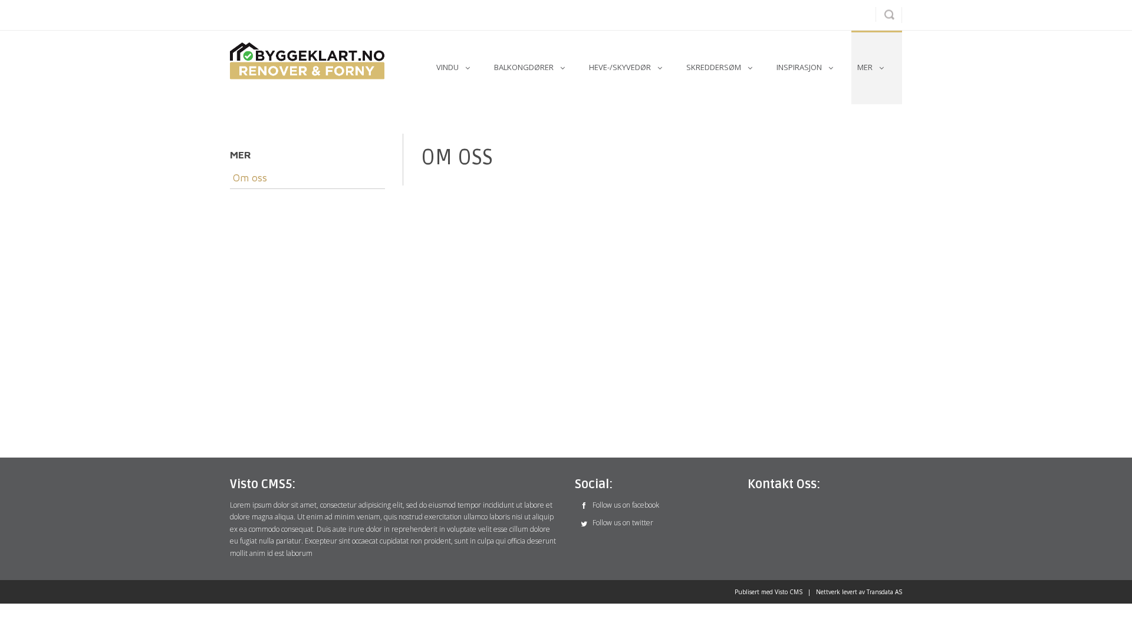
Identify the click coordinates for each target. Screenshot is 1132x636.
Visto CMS (788, 592)
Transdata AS (884, 592)
